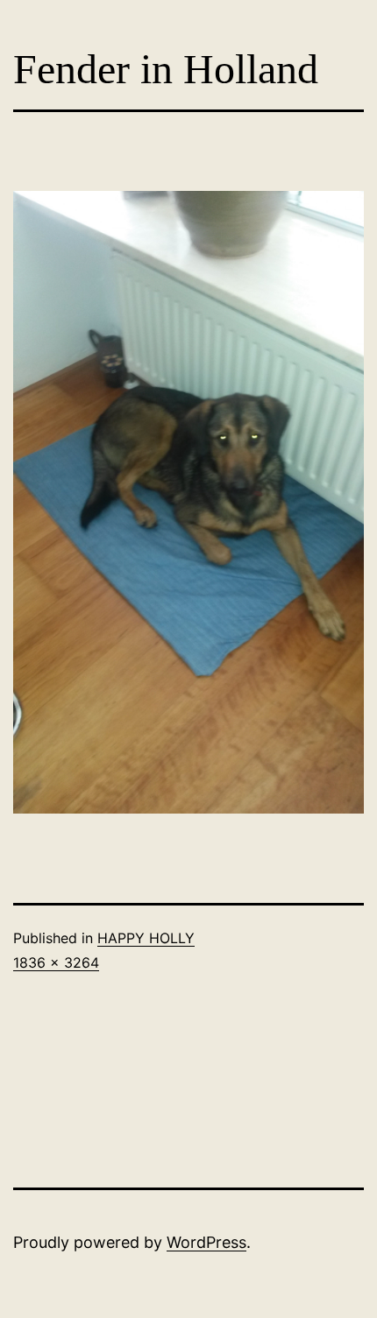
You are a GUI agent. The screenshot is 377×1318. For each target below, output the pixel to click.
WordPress (206, 1242)
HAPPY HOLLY (146, 938)
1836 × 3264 (56, 962)
